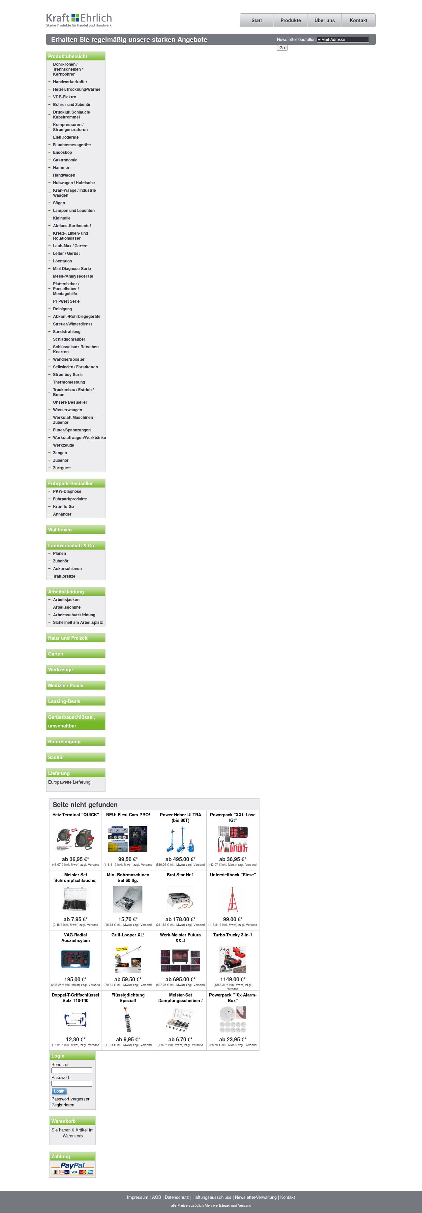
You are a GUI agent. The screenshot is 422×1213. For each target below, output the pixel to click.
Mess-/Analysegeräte (73, 276)
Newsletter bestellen (296, 39)
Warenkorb (63, 1121)
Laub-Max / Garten (70, 246)
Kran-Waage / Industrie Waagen (74, 192)
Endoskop (62, 152)
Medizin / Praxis (65, 685)
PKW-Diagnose (67, 491)
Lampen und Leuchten (74, 210)
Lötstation (62, 261)
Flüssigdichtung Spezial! (128, 997)
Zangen (60, 452)
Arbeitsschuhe (67, 607)
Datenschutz (177, 1197)
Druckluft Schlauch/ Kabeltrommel (71, 114)
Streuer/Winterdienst (72, 324)
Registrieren (62, 1104)
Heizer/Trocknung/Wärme (77, 89)
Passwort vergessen (70, 1098)
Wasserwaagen (67, 410)
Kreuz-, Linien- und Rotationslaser (70, 235)
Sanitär (56, 757)
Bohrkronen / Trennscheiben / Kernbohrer (68, 69)
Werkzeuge (63, 445)
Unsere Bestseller (70, 402)
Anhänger (62, 514)
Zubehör (61, 460)
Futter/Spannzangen (72, 430)
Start (257, 20)
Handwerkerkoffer (70, 81)
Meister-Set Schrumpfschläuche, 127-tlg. (75, 880)
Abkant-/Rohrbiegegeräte (77, 316)
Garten (55, 653)
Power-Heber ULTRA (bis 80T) (180, 817)
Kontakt (359, 20)
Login (58, 1055)
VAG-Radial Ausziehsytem (75, 937)
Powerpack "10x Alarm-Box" (232, 997)
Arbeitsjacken (66, 599)
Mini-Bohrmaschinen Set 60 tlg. (128, 877)
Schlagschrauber (69, 339)
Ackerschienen (67, 568)
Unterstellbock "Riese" (233, 874)
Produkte (291, 20)
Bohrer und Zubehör (72, 104)
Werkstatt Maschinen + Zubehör (74, 419)
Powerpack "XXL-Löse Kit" (233, 817)
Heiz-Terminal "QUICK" (75, 814)
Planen (59, 553)
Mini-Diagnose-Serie (72, 268)
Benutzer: (60, 1064)
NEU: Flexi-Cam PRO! (128, 814)
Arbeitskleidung (66, 591)
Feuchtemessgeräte (72, 145)
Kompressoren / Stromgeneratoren (70, 126)
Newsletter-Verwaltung (256, 1197)
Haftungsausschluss (212, 1197)
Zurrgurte (62, 468)
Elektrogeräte (66, 137)
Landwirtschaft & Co (71, 545)
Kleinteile (62, 218)
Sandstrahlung (66, 331)
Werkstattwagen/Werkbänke (79, 437)
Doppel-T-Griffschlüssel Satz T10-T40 (75, 997)
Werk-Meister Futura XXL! (180, 937)
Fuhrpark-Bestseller (70, 483)
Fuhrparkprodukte (70, 499)
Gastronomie (65, 160)
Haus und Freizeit (68, 637)
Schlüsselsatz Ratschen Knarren (76, 349)
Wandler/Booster (69, 359)
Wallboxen (60, 529)
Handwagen (64, 175)
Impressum (137, 1197)
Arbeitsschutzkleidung (74, 615)
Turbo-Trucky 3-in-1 (232, 934)
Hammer (61, 167)
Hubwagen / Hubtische (74, 182)
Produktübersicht (67, 56)
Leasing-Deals (64, 701)
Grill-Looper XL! (127, 934)
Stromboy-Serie (68, 374)
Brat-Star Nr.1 (180, 874)
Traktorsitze (64, 576)
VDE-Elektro (64, 97)
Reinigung (62, 309)
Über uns (325, 20)
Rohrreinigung (64, 741)
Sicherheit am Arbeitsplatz (78, 622)
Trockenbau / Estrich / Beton (73, 392)
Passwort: (61, 1077)
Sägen (59, 203)
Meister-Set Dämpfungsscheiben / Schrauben (180, 1000)
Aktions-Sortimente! (72, 225)
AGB (156, 1197)
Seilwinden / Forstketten (75, 367)
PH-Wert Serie (66, 301)
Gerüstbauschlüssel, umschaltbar (71, 721)
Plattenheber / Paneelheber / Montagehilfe (66, 288)
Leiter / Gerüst (66, 253)
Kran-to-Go (63, 506)
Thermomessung (69, 382)
